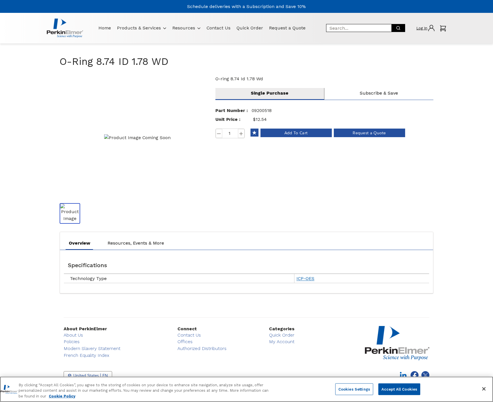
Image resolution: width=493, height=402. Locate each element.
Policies (72, 341)
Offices (185, 341)
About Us (73, 335)
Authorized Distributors (202, 348)
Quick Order (250, 28)
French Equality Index (86, 355)
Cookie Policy (62, 396)
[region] (246, 389)
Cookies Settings (354, 389)
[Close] (484, 389)
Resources (183, 28)
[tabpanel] (246, 270)
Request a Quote (287, 28)
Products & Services (139, 28)
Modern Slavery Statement (92, 348)
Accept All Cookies (399, 389)
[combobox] (356, 28)
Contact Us (219, 28)
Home (104, 28)
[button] (425, 28)
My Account (281, 341)
